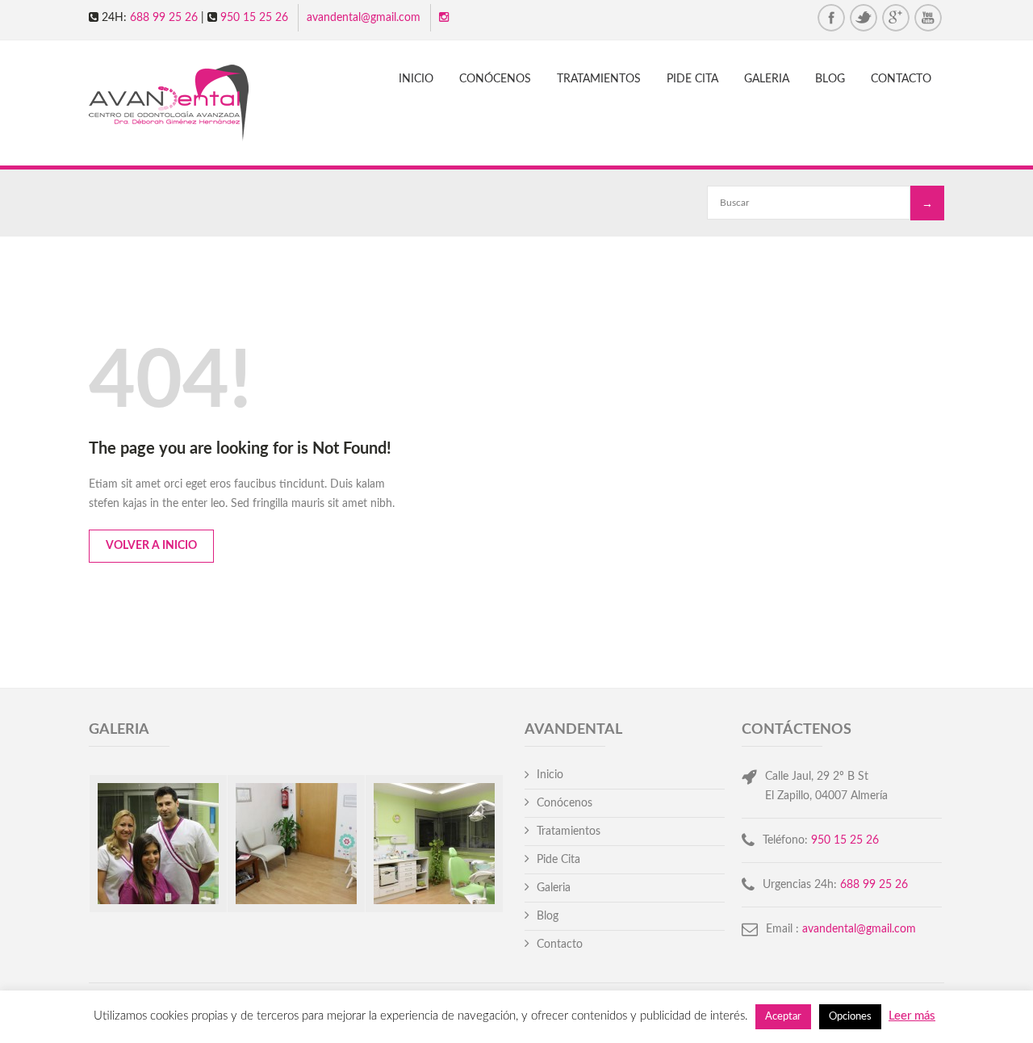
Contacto (901, 79)
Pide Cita (692, 79)
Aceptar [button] (783, 1017)
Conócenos (495, 79)
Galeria (766, 79)
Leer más (912, 1016)
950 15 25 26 (254, 17)
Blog (830, 79)
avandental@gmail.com (363, 17)
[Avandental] (183, 105)
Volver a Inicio (151, 545)
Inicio (416, 79)
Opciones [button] (850, 1017)
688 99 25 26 (164, 17)
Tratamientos (599, 79)
